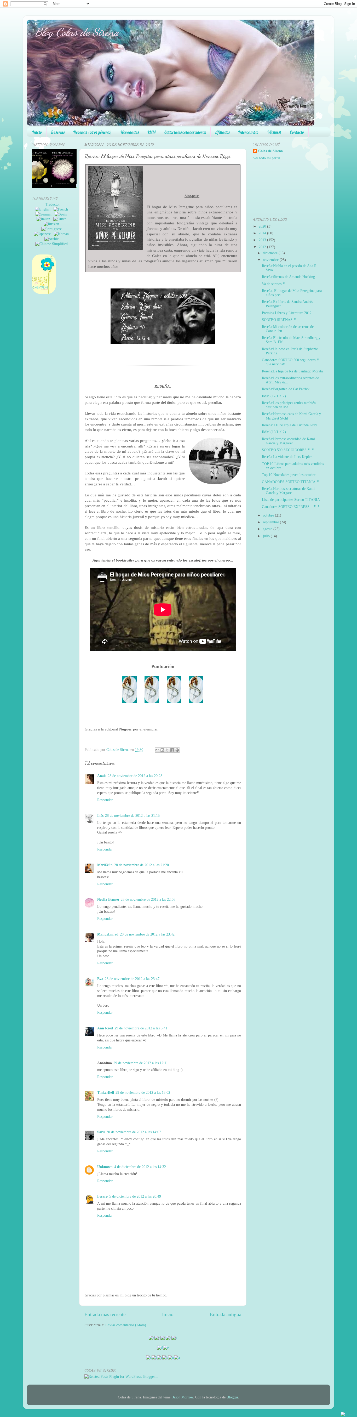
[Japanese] (43, 234)
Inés (100, 816)
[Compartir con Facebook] (172, 750)
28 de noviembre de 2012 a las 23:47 (132, 979)
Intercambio (248, 132)
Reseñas (58, 132)
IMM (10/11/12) (274, 432)
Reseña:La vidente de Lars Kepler (287, 457)
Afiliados (222, 132)
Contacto (297, 132)
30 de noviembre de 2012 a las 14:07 (133, 1132)
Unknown (105, 1167)
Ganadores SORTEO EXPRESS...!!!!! (290, 507)
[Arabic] (52, 239)
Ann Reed (105, 1028)
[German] (45, 214)
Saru (101, 1132)
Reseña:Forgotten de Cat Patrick (285, 389)
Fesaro (102, 1196)
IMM (151, 132)
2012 (262, 247)
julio (266, 536)
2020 (262, 226)
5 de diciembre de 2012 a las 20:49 (135, 1196)
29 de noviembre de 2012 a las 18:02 (143, 1093)
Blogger (232, 1397)
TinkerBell (105, 1093)
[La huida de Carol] (60, 187)
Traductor (52, 204)
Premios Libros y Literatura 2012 (287, 313)
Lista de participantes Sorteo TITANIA (291, 500)
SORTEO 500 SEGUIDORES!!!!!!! (289, 450)
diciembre (270, 253)
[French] (62, 209)
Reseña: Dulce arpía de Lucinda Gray (289, 425)
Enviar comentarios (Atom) (125, 1325)
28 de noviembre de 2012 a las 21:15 (132, 816)
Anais (101, 776)
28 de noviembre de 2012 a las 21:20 (141, 865)
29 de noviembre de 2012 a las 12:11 (140, 1063)
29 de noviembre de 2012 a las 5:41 (140, 1028)
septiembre (271, 522)
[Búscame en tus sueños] (45, 187)
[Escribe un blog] (162, 750)
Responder (105, 800)
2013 (262, 240)
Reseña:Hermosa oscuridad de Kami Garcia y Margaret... (288, 441)
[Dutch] (60, 219)
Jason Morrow (182, 1397)
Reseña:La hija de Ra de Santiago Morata (292, 371)
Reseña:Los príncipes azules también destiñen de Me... (289, 405)
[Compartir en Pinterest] (177, 750)
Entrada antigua (225, 1314)
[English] (44, 209)
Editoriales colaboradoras (185, 132)
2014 (262, 233)
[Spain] (62, 214)
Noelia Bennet (108, 900)
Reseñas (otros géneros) (92, 132)
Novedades (129, 132)
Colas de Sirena (270, 151)
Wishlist (274, 132)
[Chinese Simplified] (52, 244)
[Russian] (52, 224)
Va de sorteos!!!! (274, 284)
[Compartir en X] (167, 750)
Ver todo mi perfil (266, 158)
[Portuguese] (52, 229)
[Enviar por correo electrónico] (157, 750)
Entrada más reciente (104, 1314)
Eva (100, 979)
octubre (268, 515)
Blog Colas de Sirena (77, 32)
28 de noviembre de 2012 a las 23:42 (147, 934)
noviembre (271, 260)
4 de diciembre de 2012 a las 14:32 (140, 1167)
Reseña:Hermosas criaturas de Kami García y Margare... (288, 491)
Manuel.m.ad (107, 934)
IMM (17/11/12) (274, 396)
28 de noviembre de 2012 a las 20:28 (135, 776)
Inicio (37, 132)
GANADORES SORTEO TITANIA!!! (290, 482)
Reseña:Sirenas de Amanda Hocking (288, 277)
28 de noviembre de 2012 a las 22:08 (148, 900)
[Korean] (62, 234)
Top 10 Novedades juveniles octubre (288, 475)
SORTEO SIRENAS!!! (279, 320)
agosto (267, 529)
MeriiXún (105, 865)
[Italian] (44, 219)
